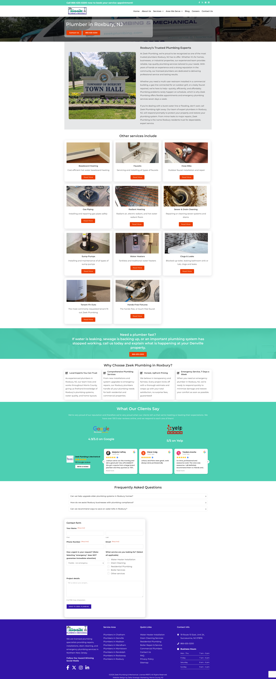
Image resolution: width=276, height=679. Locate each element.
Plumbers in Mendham (114, 645)
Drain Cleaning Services (151, 638)
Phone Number (78, 542)
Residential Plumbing (150, 641)
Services (157, 11)
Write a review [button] (82, 466)
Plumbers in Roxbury (113, 659)
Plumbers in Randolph (114, 652)
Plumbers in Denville (113, 638)
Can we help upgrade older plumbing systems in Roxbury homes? (101, 496)
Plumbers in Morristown (115, 648)
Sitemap (144, 662)
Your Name (76, 528)
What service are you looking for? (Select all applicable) (124, 553)
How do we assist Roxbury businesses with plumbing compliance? (102, 502)
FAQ (142, 655)
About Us (146, 11)
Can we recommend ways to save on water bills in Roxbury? (98, 509)
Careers (195, 11)
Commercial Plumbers (151, 648)
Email (112, 542)
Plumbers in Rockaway (114, 655)
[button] (207, 461)
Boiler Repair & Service (151, 645)
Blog (187, 11)
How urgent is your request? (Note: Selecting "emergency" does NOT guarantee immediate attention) (82, 555)
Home (136, 11)
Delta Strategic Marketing (138, 678)
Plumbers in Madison (113, 641)
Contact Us (207, 11)
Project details (73, 578)
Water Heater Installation (152, 634)
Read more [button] (145, 471)
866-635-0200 (79, 3)
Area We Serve (173, 11)
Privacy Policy (147, 659)
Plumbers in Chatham (114, 634)
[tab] (138, 496)
